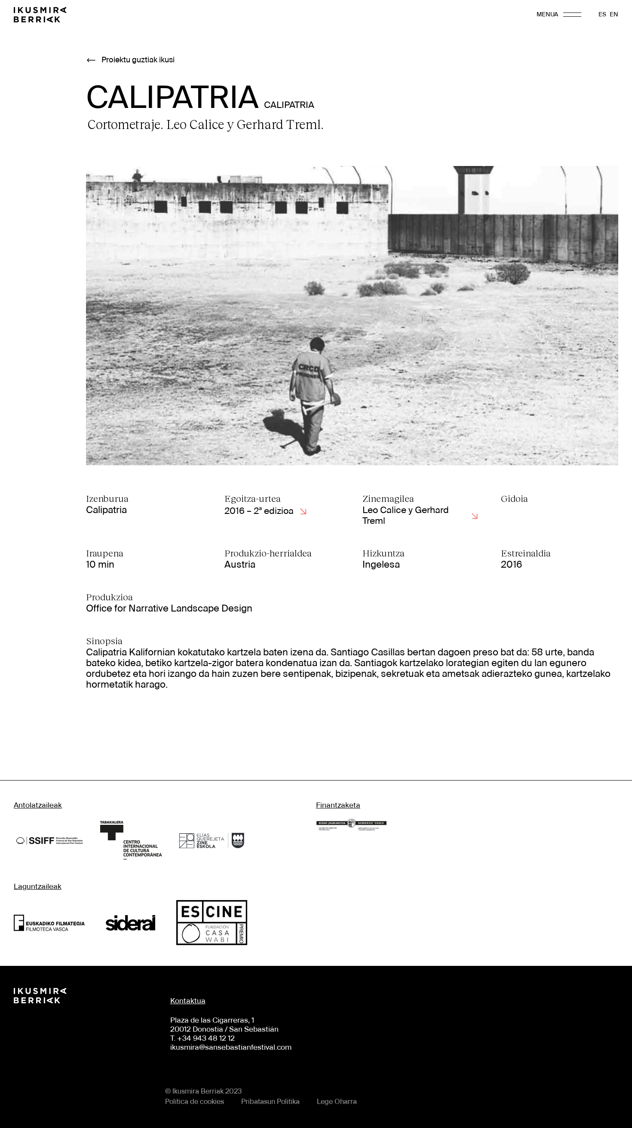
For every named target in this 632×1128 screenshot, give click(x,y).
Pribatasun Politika (270, 1102)
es (602, 15)
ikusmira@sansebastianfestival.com (230, 1047)
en (614, 15)
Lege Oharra (337, 1102)
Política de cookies (194, 1102)
